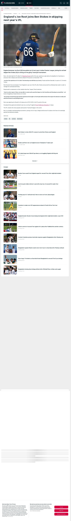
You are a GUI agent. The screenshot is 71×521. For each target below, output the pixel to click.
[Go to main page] (9, 3)
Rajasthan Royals (26, 76)
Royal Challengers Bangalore (42, 105)
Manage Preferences (61, 514)
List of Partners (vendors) (35, 510)
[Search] (60, 3)
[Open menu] (67, 3)
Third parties (10, 516)
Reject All (61, 510)
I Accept (61, 507)
